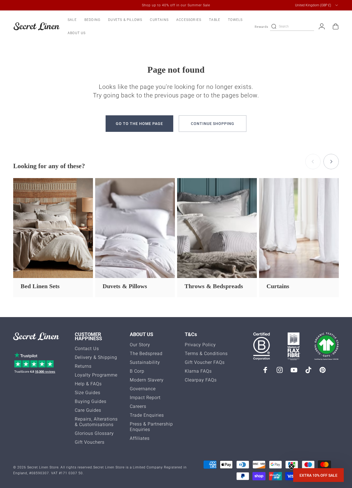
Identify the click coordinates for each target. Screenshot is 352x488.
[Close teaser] (291, 466)
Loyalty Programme (96, 375)
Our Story (140, 344)
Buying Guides (90, 401)
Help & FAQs (88, 383)
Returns (83, 366)
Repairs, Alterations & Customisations (96, 421)
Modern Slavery (147, 380)
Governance (143, 388)
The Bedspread (146, 353)
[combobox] (317, 5)
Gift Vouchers (90, 442)
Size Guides (87, 392)
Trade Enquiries (147, 415)
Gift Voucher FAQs (205, 362)
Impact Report (145, 397)
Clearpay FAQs (201, 380)
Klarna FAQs (198, 371)
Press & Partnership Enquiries (151, 426)
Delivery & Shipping (96, 357)
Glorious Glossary (94, 433)
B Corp (137, 371)
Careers (138, 406)
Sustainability (145, 362)
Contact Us (87, 348)
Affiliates (140, 438)
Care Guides (88, 410)
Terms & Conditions (206, 353)
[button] (318, 475)
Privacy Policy (200, 344)
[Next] (331, 161)
